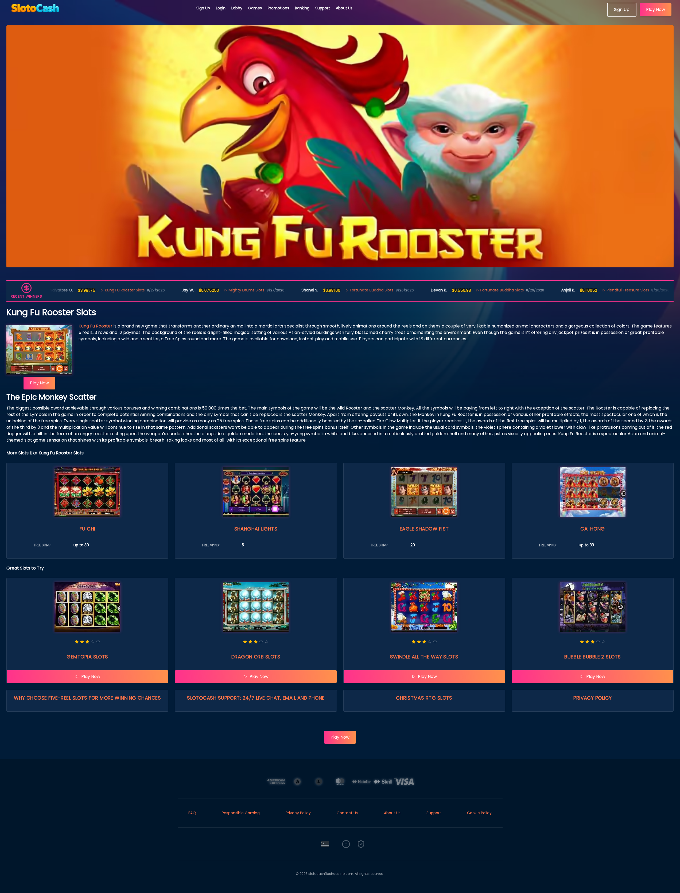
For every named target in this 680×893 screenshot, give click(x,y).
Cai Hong (592, 528)
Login (221, 8)
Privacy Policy (592, 698)
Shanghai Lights (256, 528)
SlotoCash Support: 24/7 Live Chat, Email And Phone (256, 698)
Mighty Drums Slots (213, 290)
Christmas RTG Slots (424, 698)
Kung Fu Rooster (95, 326)
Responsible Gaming (241, 813)
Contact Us (347, 813)
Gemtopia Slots (87, 656)
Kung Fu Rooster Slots (91, 290)
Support (322, 8)
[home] (98, 14)
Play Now (655, 9)
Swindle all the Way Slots (424, 656)
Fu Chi (87, 528)
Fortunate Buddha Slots (338, 290)
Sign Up (203, 8)
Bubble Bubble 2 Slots (592, 656)
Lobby (236, 8)
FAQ (192, 813)
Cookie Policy (479, 813)
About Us (344, 8)
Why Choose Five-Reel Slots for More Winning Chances (87, 698)
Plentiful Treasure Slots (594, 290)
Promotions (278, 8)
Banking (302, 8)
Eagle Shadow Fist (424, 528)
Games (255, 8)
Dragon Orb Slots (255, 656)
